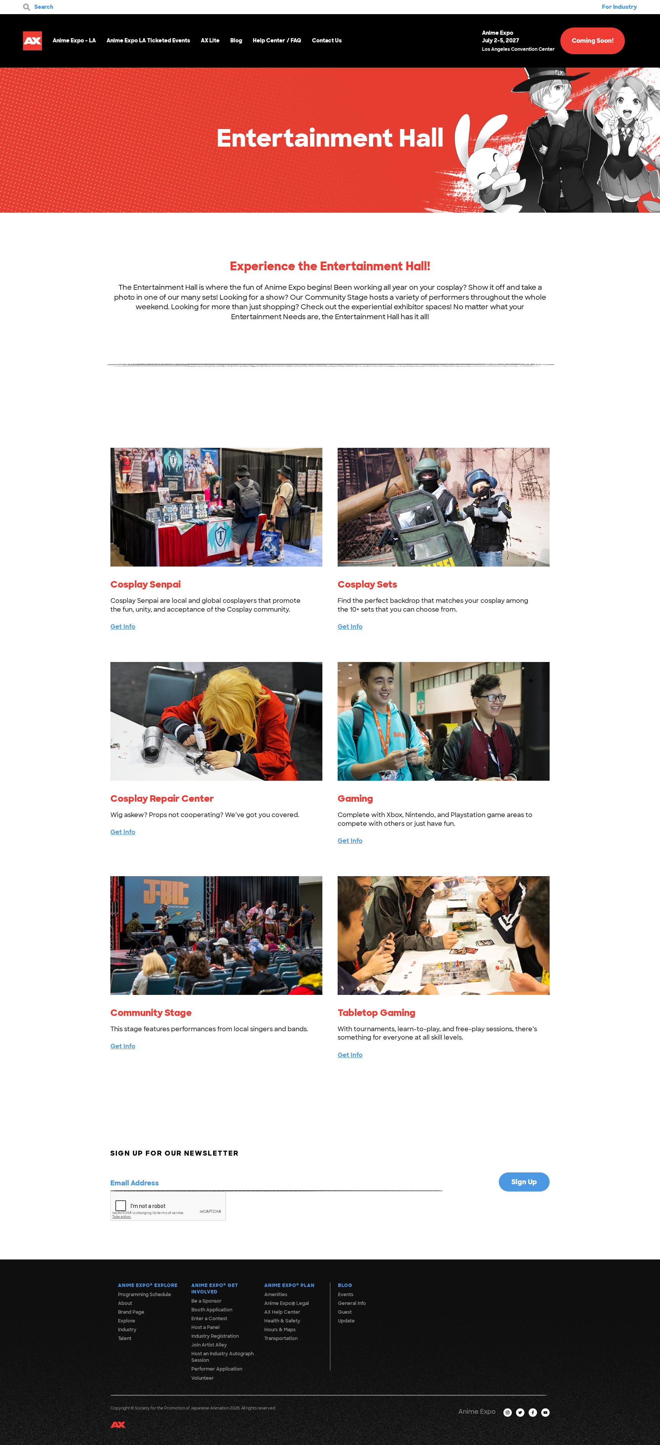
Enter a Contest (209, 1319)
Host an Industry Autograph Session (222, 1357)
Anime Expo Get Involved (214, 1288)
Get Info (122, 627)
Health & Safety (282, 1321)
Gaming (355, 798)
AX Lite (210, 40)
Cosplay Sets (367, 584)
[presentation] (168, 1206)
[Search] (27, 7)
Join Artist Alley (209, 1345)
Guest (345, 1312)
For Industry (619, 7)
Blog (236, 40)
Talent (124, 1338)
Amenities (275, 1295)
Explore (126, 1321)
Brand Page (131, 1312)
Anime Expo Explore (148, 1285)
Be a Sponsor (206, 1301)
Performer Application (216, 1369)
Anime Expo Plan (289, 1285)
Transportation (281, 1338)
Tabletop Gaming (377, 1013)
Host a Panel (205, 1327)
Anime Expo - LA (74, 40)
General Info (352, 1303)
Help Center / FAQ (277, 40)
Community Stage (151, 1013)
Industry (127, 1330)
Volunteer (202, 1378)
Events (345, 1295)
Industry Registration (215, 1336)
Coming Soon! (592, 41)
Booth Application (211, 1310)
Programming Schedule (144, 1295)
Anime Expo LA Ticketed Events (148, 40)
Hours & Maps (280, 1330)
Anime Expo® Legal (286, 1303)
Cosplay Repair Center (162, 798)
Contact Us (327, 40)
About (125, 1303)
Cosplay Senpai (145, 584)
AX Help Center (282, 1312)
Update (346, 1321)
